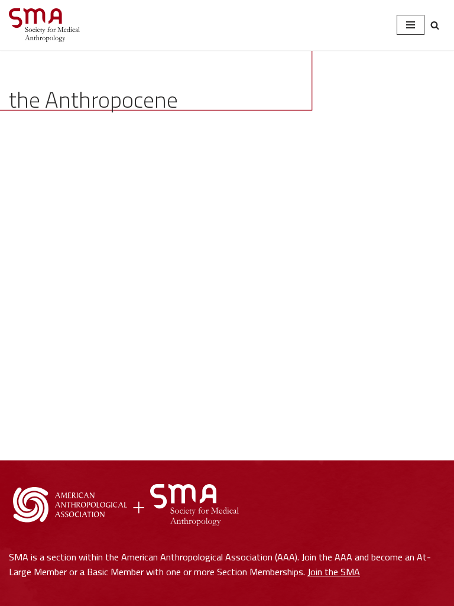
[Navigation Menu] (410, 25)
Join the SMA (333, 572)
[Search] (434, 25)
